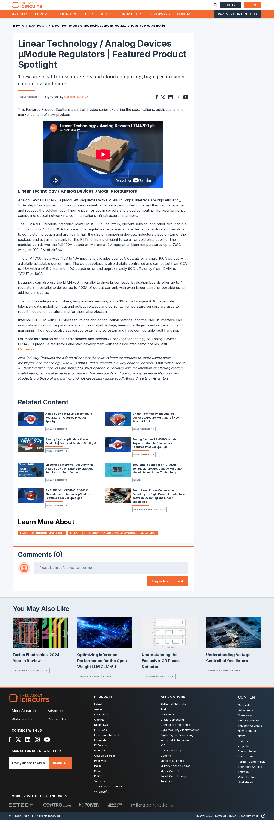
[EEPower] (89, 805)
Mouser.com (28, 349)
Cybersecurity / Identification (180, 730)
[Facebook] (10, 739)
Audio (164, 709)
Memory (99, 750)
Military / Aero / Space (176, 766)
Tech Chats (245, 756)
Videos (107, 14)
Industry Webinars (250, 725)
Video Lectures (248, 777)
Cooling (99, 719)
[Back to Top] (262, 816)
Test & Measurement (108, 786)
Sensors (99, 781)
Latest (98, 704)
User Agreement (249, 815)
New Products (57, 429)
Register (60, 763)
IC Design (100, 745)
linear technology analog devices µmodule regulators (112, 532)
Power (98, 771)
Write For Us (22, 719)
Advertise (56, 711)
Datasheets (131, 14)
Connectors (102, 714)
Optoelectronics (105, 755)
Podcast (185, 14)
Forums (42, 14)
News (137, 480)
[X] (18, 739)
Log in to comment (167, 581)
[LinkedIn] (27, 739)
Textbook (244, 772)
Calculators (245, 705)
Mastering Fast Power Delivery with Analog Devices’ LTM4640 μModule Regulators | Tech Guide (69, 468)
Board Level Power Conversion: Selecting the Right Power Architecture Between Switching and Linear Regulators (158, 496)
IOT (163, 745)
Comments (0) (40, 554)
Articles (20, 14)
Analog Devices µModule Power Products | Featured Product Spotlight (70, 441)
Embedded (101, 740)
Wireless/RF (102, 791)
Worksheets (246, 782)
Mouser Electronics (76, 97)
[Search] (215, 5)
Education (66, 14)
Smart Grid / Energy (174, 776)
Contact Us (57, 719)
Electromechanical (106, 735)
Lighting (166, 755)
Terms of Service (225, 815)
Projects (243, 746)
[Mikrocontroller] (152, 805)
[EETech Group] (21, 805)
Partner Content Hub (237, 14)
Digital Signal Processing (177, 735)
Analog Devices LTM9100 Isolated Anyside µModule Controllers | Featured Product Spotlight (155, 443)
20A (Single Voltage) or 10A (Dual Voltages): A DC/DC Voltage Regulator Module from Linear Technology (157, 468)
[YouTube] (47, 739)
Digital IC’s (101, 724)
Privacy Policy (203, 815)
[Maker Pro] (114, 805)
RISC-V (98, 776)
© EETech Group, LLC (22, 815)
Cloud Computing (172, 719)
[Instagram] (37, 739)
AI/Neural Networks (173, 704)
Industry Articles (248, 720)
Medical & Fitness (172, 760)
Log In (230, 5)
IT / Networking (171, 750)
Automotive (168, 714)
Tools (89, 14)
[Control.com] (57, 805)
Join (252, 5)
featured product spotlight (42, 532)
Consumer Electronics (175, 724)
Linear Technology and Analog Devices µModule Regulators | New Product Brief (155, 417)
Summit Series (247, 751)
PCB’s (98, 766)
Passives (100, 760)
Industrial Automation (175, 740)
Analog (99, 709)
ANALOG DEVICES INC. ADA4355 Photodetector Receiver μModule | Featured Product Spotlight (68, 494)
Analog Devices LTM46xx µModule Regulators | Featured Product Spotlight (68, 417)
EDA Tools (101, 730)
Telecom (166, 781)
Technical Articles (158, 676)
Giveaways (160, 14)
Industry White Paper (96, 676)
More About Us (24, 711)
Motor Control (170, 771)
